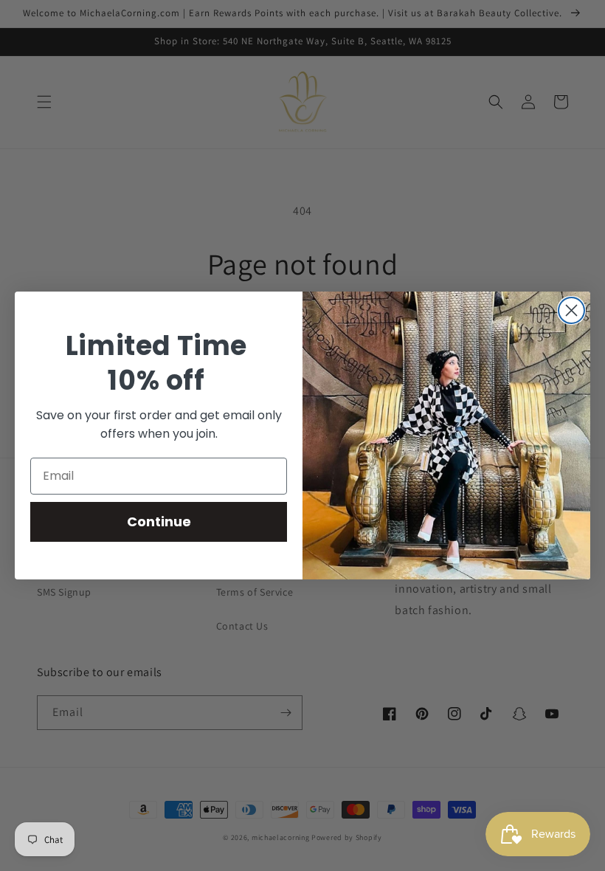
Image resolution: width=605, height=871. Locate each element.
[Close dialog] (571, 310)
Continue (159, 521)
